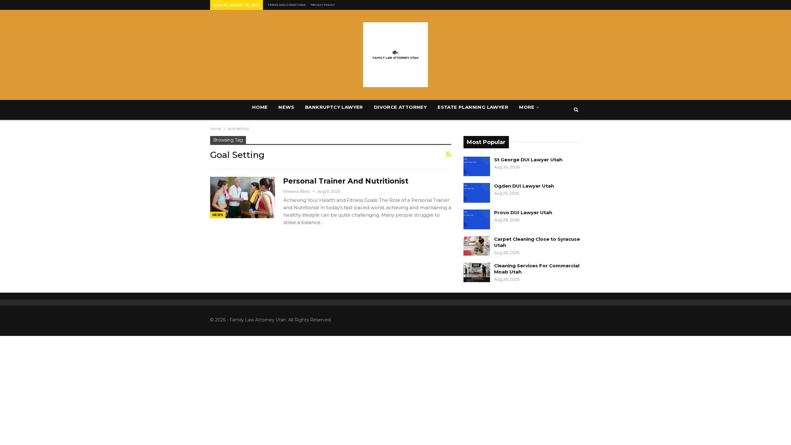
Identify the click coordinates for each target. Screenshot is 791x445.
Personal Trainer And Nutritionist (345, 181)
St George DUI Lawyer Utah (528, 160)
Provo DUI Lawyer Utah (523, 212)
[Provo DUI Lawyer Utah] (476, 219)
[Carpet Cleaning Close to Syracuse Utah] (476, 246)
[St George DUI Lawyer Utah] (476, 166)
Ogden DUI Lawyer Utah (524, 186)
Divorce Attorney (400, 107)
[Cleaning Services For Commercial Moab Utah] (476, 272)
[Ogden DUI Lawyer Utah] (476, 193)
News (286, 107)
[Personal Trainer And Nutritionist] (242, 197)
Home (260, 107)
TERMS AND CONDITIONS (287, 4)
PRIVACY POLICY (323, 4)
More (527, 107)
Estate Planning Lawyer (473, 107)
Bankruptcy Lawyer (334, 107)
